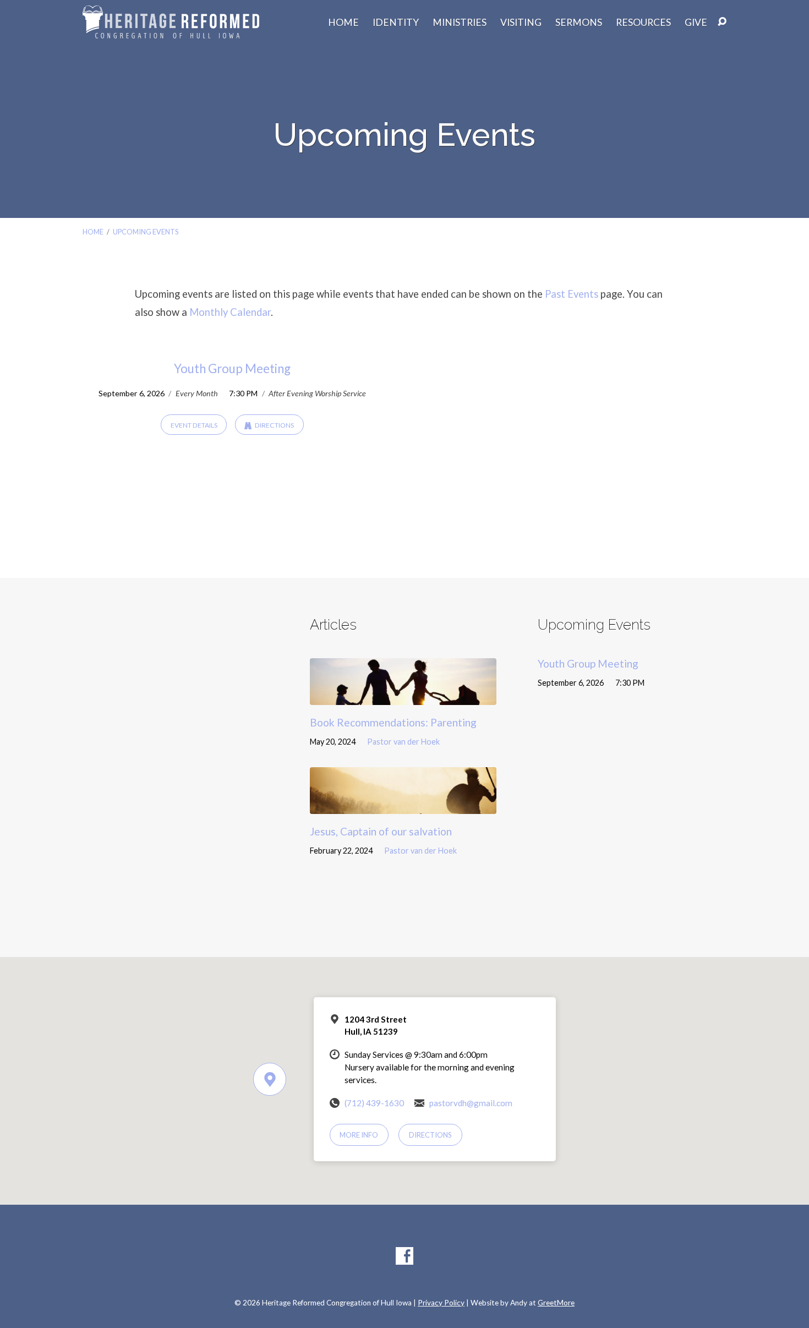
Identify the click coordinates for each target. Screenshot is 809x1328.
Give (696, 23)
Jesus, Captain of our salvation (381, 831)
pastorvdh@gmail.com (470, 1103)
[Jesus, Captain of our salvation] (403, 805)
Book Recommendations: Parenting (393, 722)
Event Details (194, 425)
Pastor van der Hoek (403, 741)
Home (343, 23)
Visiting (521, 23)
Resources (643, 23)
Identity (396, 23)
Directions (274, 425)
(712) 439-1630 (374, 1103)
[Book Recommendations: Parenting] (403, 696)
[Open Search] (722, 22)
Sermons (578, 23)
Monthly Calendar (230, 312)
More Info (359, 1134)
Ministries (460, 23)
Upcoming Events (145, 231)
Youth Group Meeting (232, 368)
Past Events (571, 294)
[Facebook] (404, 1256)
